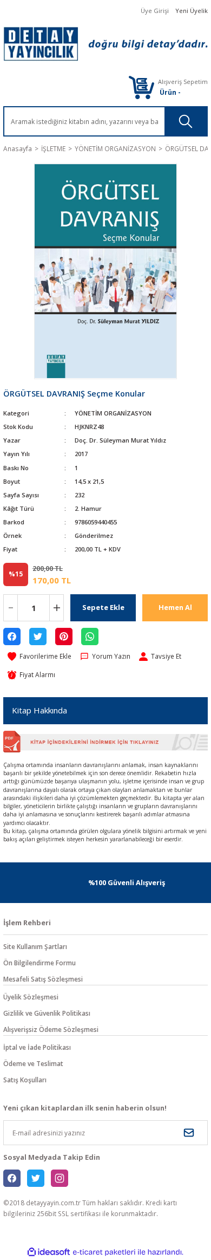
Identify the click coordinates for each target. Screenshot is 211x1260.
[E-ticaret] (104, 1252)
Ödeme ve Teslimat (33, 1063)
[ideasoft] (48, 1252)
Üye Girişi (155, 11)
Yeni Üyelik (191, 11)
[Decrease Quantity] (10, 608)
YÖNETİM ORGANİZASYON (113, 413)
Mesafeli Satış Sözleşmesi (43, 979)
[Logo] (105, 44)
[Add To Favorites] (39, 656)
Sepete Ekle (103, 607)
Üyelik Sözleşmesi (30, 996)
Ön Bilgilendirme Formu (39, 962)
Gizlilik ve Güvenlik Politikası (46, 1013)
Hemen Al (175, 607)
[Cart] (141, 87)
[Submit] (189, 1132)
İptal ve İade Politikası (37, 1047)
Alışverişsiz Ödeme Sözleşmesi (50, 1029)
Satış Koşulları (25, 1079)
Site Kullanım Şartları (35, 946)
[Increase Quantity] (56, 608)
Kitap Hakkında (39, 710)
